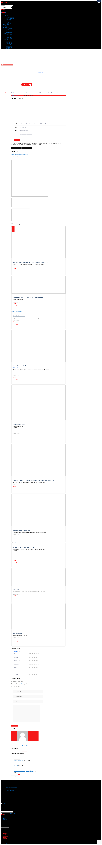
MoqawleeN (9, 46)
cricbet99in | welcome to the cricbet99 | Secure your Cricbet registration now (33, 480)
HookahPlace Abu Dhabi (19, 424)
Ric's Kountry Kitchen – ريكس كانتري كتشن (24, 771)
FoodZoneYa (6, 27)
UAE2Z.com (6, 24)
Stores (7, 29)
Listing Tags (50, 92)
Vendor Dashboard (10, 36)
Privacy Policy (12, 813)
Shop (7, 31)
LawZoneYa (9, 43)
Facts (34, 92)
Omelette (21, 154)
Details (12, 92)
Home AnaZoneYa (10, 17)
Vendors (5, 33)
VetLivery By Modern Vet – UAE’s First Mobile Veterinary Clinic (30, 262)
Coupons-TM (9, 42)
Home (12, 95)
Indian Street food (15, 154)
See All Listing (14, 775)
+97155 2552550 (10, 790)
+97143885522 (7, 81)
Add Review (5, 84)
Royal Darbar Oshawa (19, 316)
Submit (2, 814)
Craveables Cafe (17, 633)
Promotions (8, 19)
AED (5, 843)
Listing (4, 818)
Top (6, 92)
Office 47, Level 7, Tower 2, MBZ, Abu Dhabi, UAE (19, 789)
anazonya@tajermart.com (11, 787)
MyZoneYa (8, 44)
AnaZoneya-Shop (10, 18)
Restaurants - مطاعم (7, 64)
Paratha (25, 154)
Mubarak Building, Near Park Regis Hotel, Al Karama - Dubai (27, 81)
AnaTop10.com (6, 25)
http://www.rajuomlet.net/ (26, 134)
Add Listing (3, 12)
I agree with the (8, 813)
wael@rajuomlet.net (50, 81)
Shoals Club (16, 589)
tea (27, 154)
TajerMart (8, 48)
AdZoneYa (8, 41)
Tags (27, 92)
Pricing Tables (9, 37)
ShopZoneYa (9, 32)
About (7, 22)
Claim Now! (24, 751)
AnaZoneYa (6, 15)
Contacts (5, 819)
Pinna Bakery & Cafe (19, 760)
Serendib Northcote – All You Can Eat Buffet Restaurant (28, 297)
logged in (20, 684)
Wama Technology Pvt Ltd (20, 366)
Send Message (15, 725)
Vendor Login (9, 34)
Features (20, 92)
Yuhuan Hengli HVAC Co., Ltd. (21, 530)
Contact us (8, 23)
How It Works (9, 38)
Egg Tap (16, 765)
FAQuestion (41, 92)
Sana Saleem (40, 72)
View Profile (25, 745)
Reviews (59, 92)
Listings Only (9, 20)
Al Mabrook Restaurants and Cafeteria (23, 547)
